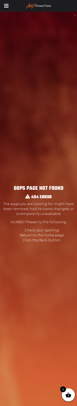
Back (43, 240)
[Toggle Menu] (6, 6)
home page (54, 235)
